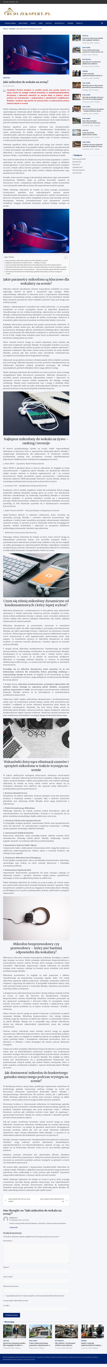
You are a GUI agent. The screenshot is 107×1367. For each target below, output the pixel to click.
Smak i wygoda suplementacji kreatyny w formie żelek (92, 75)
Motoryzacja (59, 23)
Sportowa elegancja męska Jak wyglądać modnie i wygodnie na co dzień (92, 40)
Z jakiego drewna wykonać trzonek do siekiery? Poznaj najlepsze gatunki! (92, 146)
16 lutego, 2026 (87, 90)
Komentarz (8, 1241)
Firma (41, 23)
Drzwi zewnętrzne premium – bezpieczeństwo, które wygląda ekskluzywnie (93, 111)
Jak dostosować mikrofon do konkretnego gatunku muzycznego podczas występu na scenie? (34, 272)
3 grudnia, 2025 (87, 114)
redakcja (97, 43)
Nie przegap (9, 1322)
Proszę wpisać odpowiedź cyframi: (15, 1301)
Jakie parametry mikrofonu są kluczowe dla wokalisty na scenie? (27, 260)
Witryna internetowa (10, 1286)
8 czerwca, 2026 (87, 66)
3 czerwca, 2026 (87, 78)
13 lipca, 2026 (86, 55)
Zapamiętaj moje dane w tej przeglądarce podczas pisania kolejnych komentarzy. (35, 1296)
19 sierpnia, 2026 (87, 43)
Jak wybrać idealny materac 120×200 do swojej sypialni (92, 98)
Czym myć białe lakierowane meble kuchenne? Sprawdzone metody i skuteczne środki (92, 135)
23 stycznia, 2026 (87, 102)
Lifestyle (49, 23)
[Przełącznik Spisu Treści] (64, 257)
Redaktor (97, 66)
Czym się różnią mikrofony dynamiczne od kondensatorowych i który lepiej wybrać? (33, 265)
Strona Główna (10, 23)
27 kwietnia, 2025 (87, 149)
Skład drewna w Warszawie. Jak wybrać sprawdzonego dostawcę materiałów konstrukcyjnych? (92, 88)
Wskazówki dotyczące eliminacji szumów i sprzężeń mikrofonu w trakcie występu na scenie (36, 267)
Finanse (33, 23)
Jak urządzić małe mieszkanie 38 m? (52, 1200)
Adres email (8, 1277)
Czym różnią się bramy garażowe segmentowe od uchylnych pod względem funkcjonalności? (92, 53)
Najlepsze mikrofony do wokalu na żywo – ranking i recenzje (26, 263)
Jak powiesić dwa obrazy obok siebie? (19, 1200)
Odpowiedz (13, 1227)
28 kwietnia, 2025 (87, 125)
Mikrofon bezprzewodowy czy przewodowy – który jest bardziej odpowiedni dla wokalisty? (36, 269)
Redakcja (79, 23)
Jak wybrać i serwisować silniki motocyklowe (91, 63)
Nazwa (6, 1267)
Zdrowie (70, 23)
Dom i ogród (23, 23)
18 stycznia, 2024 (8, 86)
